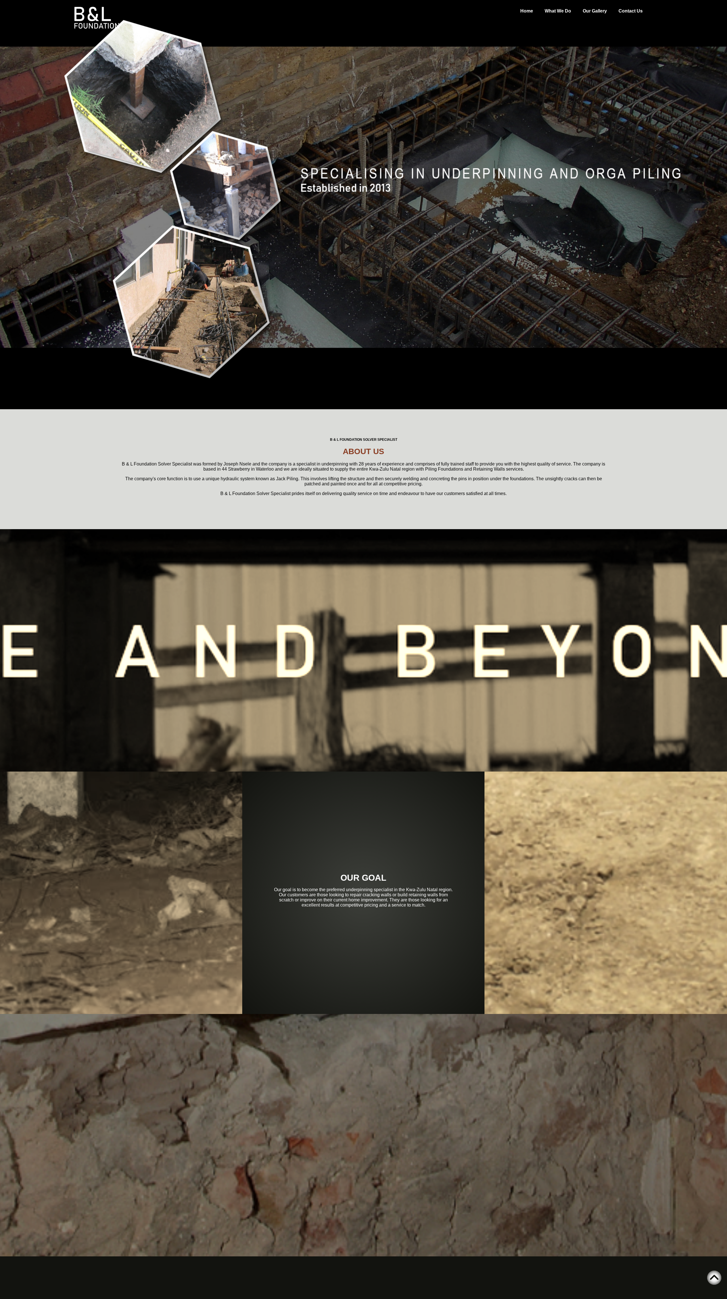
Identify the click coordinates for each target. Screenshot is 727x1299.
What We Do (558, 11)
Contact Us (631, 11)
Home (526, 11)
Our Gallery (595, 11)
